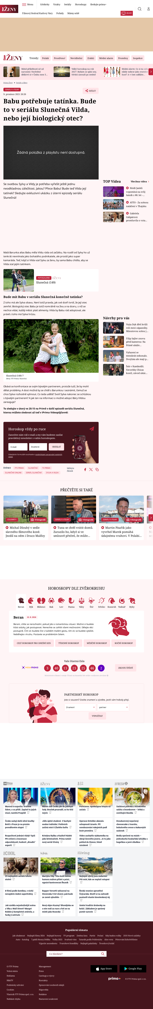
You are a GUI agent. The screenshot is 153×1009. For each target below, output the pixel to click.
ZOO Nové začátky (131, 935)
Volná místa (12, 971)
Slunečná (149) (45, 282)
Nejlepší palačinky (88, 943)
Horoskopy (80, 4)
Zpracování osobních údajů (51, 985)
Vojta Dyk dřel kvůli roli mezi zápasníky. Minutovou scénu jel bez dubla (137, 328)
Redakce (43, 994)
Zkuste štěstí (125, 668)
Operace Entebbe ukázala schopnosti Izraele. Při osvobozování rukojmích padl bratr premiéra (93, 826)
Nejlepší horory (54, 935)
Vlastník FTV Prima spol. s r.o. (20, 994)
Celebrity (44, 4)
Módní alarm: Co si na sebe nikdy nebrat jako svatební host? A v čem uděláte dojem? (135, 73)
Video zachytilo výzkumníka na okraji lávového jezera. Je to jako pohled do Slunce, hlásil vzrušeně (95, 840)
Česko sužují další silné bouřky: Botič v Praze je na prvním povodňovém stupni (20, 824)
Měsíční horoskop (97, 643)
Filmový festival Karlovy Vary (37, 13)
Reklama (11, 975)
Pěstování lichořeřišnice (126, 939)
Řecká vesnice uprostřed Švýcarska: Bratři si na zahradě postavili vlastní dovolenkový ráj (94, 894)
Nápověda (43, 989)
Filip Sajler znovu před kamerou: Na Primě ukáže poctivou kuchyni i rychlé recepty (136, 342)
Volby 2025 (57, 939)
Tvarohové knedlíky (68, 943)
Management (45, 966)
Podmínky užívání (15, 985)
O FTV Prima (12, 966)
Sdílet (91, 91)
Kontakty (43, 980)
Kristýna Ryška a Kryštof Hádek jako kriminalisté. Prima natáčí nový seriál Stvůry (57, 838)
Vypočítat (97, 716)
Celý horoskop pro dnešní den (34, 643)
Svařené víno (71, 939)
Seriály (67, 4)
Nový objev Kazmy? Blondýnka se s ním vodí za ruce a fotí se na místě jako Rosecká (58, 908)
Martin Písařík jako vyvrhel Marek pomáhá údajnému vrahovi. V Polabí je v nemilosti (120, 534)
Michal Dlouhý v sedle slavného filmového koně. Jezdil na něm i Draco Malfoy (25, 532)
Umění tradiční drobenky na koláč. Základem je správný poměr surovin (92, 908)
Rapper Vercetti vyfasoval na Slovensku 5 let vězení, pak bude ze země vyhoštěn (57, 894)
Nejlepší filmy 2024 (36, 935)
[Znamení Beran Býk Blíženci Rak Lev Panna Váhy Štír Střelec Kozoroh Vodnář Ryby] (38, 446)
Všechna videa (139, 181)
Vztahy (56, 4)
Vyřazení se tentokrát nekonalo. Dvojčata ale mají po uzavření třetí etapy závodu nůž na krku (137, 356)
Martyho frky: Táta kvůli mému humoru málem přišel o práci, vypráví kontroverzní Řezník (56, 879)
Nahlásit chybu (13, 999)
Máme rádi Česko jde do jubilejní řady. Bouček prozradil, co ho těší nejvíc (57, 809)
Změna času (82, 935)
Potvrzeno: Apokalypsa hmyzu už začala (95, 808)
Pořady (60, 13)
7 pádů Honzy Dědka (40, 939)
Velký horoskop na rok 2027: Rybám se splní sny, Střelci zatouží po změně (84, 71)
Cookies (10, 989)
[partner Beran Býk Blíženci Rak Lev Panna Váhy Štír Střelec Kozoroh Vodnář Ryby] (113, 707)
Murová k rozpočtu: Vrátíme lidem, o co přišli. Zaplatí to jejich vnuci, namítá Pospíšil (20, 809)
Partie (92, 935)
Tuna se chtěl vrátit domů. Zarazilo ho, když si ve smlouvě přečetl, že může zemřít (73, 534)
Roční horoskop (124, 643)
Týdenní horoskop (68, 643)
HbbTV (10, 980)
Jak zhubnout (19, 935)
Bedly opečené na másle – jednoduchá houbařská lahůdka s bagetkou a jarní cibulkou (132, 838)
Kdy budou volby (113, 935)
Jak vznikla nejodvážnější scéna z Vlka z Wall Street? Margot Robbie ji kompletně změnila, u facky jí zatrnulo (20, 910)
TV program (68, 935)
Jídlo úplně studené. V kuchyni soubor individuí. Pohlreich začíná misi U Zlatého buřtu (56, 824)
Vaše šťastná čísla (74, 661)
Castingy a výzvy (46, 975)
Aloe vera (108, 939)
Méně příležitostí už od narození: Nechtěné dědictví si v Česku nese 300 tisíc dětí (34, 73)
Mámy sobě (73, 13)
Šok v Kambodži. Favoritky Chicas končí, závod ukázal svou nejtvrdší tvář (136, 370)
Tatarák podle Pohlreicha (90, 939)
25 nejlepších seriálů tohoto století (18, 877)
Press (41, 971)
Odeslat (56, 446)
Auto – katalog (22, 939)
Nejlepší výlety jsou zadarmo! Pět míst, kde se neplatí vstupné (94, 877)
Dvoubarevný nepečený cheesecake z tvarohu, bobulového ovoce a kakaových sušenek (131, 826)
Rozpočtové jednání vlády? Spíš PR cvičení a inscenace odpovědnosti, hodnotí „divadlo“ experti (20, 840)
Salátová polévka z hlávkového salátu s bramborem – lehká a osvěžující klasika (131, 809)
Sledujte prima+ (98, 4)
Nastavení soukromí (48, 999)
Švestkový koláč (106, 943)
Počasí (100, 935)
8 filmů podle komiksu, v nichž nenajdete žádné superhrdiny (19, 892)
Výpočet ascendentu (48, 943)
